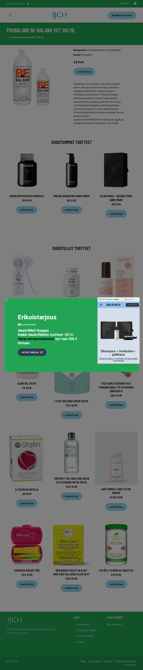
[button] (32, 352)
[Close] (6, 300)
